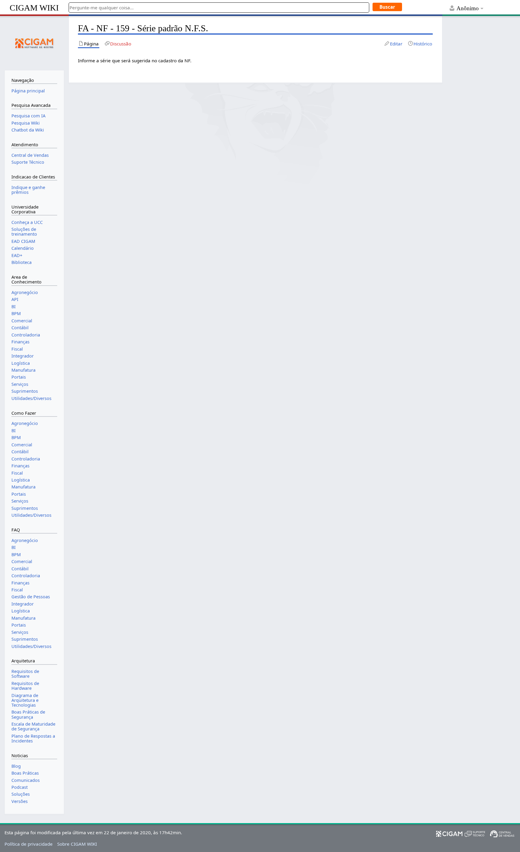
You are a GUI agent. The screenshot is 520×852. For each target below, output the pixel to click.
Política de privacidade (29, 844)
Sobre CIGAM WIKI (77, 844)
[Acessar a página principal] (34, 42)
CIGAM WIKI (34, 7)
